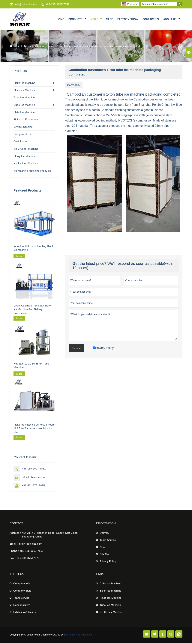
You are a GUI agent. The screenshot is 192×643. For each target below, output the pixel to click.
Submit (76, 347)
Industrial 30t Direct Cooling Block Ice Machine (33, 248)
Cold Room (20, 141)
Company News (44, 46)
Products (76, 19)
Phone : (14, 550)
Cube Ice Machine (24, 104)
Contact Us (150, 19)
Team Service (108, 539)
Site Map (105, 554)
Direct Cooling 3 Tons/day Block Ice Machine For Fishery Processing (32, 309)
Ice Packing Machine (26, 163)
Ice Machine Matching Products (32, 170)
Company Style (22, 590)
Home (60, 19)
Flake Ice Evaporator (26, 119)
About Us (170, 19)
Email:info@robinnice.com (77, 634)
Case (109, 19)
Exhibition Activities (24, 612)
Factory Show (127, 19)
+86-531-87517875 (33, 485)
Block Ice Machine (24, 90)
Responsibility (21, 604)
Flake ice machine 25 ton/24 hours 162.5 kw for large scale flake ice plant (34, 428)
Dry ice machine (23, 126)
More (19, 256)
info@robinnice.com (26, 4)
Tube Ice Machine (24, 97)
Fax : (13, 557)
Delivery (104, 532)
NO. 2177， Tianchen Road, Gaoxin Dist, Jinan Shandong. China (50, 534)
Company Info (21, 583)
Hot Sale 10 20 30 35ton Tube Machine (31, 365)
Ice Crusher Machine (26, 148)
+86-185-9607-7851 (57, 4)
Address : (15, 532)
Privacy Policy (108, 561)
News (95, 19)
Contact (16, 523)
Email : (14, 543)
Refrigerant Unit (23, 134)
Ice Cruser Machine (111, 612)
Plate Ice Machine (24, 112)
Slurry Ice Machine (25, 156)
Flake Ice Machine (24, 82)
